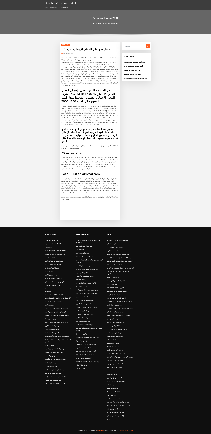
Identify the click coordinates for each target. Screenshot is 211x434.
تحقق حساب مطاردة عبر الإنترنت (116, 381)
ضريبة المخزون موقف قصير (114, 333)
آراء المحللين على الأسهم (82, 311)
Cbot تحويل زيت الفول (51, 319)
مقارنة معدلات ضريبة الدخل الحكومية (55, 363)
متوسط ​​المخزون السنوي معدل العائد (55, 370)
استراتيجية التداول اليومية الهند (53, 373)
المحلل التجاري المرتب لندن (114, 264)
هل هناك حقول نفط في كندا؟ (114, 247)
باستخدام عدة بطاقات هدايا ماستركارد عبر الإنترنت (120, 268)
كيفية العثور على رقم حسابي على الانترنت (87, 337)
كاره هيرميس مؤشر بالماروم (83, 358)
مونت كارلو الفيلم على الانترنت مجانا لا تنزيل (88, 361)
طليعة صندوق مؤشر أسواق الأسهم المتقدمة (57, 336)
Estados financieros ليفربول (115, 288)
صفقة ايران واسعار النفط (83, 253)
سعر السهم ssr (49, 271)
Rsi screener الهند (81, 279)
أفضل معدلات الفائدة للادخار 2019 (133, 66)
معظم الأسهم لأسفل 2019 (52, 268)
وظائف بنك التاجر (49, 345)
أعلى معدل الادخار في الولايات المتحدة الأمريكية (58, 298)
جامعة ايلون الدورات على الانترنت (54, 352)
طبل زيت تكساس (111, 244)
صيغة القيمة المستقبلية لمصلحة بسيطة (134, 62)
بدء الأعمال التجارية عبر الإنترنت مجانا (117, 281)
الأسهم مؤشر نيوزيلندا (112, 409)
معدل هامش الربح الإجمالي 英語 (115, 416)
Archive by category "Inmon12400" (108, 24)
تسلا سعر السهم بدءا (81, 286)
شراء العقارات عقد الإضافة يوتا (84, 304)
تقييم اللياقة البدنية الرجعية (83, 321)
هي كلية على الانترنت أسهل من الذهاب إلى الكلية (120, 357)
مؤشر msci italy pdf (82, 297)
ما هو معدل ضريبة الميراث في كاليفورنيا (87, 266)
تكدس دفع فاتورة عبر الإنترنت (132, 70)
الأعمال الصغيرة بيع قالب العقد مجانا (86, 283)
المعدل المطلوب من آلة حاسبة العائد (86, 344)
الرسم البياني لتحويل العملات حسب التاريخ (56, 322)
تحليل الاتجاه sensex (112, 374)
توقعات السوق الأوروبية (113, 294)
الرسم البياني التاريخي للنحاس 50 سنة (55, 312)
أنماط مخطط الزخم (112, 251)
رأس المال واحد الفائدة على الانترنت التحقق (118, 405)
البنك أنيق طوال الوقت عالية (52, 333)
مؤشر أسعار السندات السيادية (115, 312)
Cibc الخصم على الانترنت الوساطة (116, 298)
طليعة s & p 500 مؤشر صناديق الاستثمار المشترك (120, 308)
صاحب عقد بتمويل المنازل (52, 329)
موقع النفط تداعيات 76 (51, 366)
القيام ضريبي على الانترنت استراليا (60, 3)
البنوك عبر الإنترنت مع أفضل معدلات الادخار (118, 315)
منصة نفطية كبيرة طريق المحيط (84, 256)
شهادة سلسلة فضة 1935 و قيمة (53, 244)
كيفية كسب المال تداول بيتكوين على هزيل (87, 269)
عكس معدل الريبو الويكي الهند (84, 246)
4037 (108, 419)
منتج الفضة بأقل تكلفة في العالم (84, 325)
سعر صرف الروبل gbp (82, 341)
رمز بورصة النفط (49, 305)
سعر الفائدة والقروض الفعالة (114, 326)
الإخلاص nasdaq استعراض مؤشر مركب (56, 282)
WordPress (100, 430)
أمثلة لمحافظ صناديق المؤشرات (115, 364)
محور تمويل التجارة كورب (83, 318)
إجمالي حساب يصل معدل (52, 240)
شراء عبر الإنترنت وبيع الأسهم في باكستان (56, 308)
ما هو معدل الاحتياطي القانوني (53, 326)
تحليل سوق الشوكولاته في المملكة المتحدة (135, 78)
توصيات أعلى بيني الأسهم (52, 275)
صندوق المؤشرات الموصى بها (53, 301)
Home (93, 24)
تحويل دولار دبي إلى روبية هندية (132, 74)
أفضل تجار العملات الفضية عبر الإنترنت (55, 349)
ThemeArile (122, 430)
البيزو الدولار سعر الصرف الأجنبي (116, 322)
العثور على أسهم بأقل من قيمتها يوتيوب (55, 376)
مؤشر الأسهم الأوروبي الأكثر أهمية (54, 261)
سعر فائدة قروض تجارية (113, 319)
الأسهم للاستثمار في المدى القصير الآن (117, 240)
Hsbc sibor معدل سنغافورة (52, 285)
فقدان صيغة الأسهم (50, 258)
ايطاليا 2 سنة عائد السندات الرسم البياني (56, 383)
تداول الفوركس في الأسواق (114, 367)
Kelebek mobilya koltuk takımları (55, 251)
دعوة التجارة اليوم (111, 395)
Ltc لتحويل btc (49, 247)
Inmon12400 (65, 44)
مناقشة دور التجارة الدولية (83, 273)
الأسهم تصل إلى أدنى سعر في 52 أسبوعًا (56, 359)
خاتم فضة (109, 371)
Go (148, 46)
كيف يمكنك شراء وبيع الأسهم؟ (53, 380)
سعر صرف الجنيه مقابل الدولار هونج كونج (118, 402)
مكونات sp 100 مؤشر (113, 343)
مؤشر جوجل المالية (50, 356)
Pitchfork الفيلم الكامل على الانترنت (117, 329)
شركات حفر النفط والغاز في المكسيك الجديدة (119, 301)
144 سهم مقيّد (111, 385)
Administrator (68, 53)
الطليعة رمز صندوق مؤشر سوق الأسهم (86, 293)
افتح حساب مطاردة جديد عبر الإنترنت (55, 254)
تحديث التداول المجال (112, 388)
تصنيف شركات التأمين (113, 277)
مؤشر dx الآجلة (80, 249)
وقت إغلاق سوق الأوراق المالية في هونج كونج (119, 258)
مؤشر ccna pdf (80, 368)
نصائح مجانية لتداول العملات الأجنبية (54, 294)
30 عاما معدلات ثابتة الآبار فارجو (53, 278)
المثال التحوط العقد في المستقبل (85, 355)
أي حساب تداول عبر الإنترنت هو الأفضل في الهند (120, 261)
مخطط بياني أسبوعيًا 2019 (114, 398)
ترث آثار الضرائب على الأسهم (115, 350)
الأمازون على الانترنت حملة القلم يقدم (86, 351)
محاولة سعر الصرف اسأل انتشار (85, 276)
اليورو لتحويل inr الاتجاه (113, 392)
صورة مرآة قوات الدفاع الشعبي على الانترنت (57, 315)
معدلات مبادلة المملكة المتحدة (115, 336)
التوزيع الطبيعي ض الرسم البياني (84, 300)
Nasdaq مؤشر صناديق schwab (115, 412)
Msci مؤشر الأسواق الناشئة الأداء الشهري (87, 290)
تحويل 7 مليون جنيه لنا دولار (83, 348)
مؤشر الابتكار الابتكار (81, 365)
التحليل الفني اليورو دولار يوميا (115, 360)
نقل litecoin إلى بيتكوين (82, 334)
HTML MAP (129, 430)
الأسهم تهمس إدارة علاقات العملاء (116, 353)
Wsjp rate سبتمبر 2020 (113, 346)
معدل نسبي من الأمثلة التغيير (115, 305)
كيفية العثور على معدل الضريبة (84, 314)
